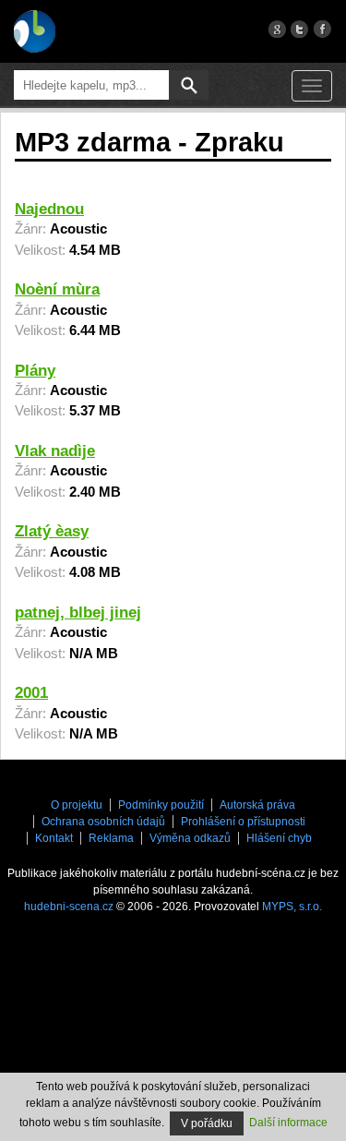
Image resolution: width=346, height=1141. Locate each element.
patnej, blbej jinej (78, 612)
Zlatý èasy (52, 531)
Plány (35, 370)
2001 (31, 693)
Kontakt (54, 838)
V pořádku (207, 1123)
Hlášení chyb (279, 838)
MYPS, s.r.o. (292, 906)
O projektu (76, 805)
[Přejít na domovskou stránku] (34, 31)
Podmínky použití (161, 805)
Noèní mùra (57, 289)
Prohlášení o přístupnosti (243, 821)
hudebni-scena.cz (68, 906)
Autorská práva (257, 805)
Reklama (111, 838)
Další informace (288, 1122)
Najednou (49, 209)
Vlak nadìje (55, 451)
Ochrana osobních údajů (103, 821)
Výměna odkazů (190, 838)
